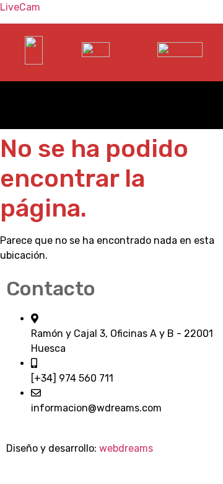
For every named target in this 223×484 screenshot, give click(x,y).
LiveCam (20, 7)
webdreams (126, 448)
